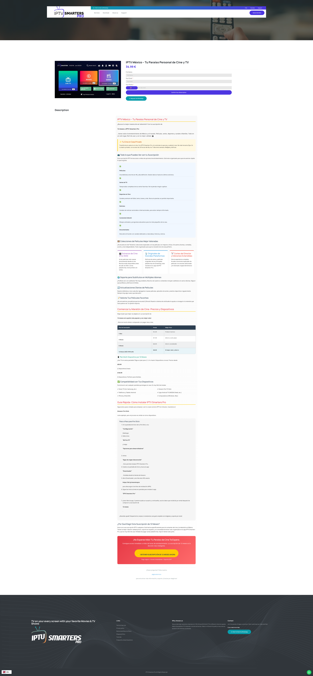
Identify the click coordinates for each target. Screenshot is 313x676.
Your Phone (129, 84)
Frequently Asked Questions (124, 640)
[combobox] (132, 87)
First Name (129, 72)
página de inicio (156, 574)
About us (115, 13)
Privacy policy (120, 628)
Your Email (129, 78)
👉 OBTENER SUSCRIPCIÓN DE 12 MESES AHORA (156, 554)
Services (97, 13)
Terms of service (121, 625)
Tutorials (252, 8)
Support (260, 8)
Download (106, 13)
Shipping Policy (120, 634)
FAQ (246, 8)
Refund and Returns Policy (123, 631)
